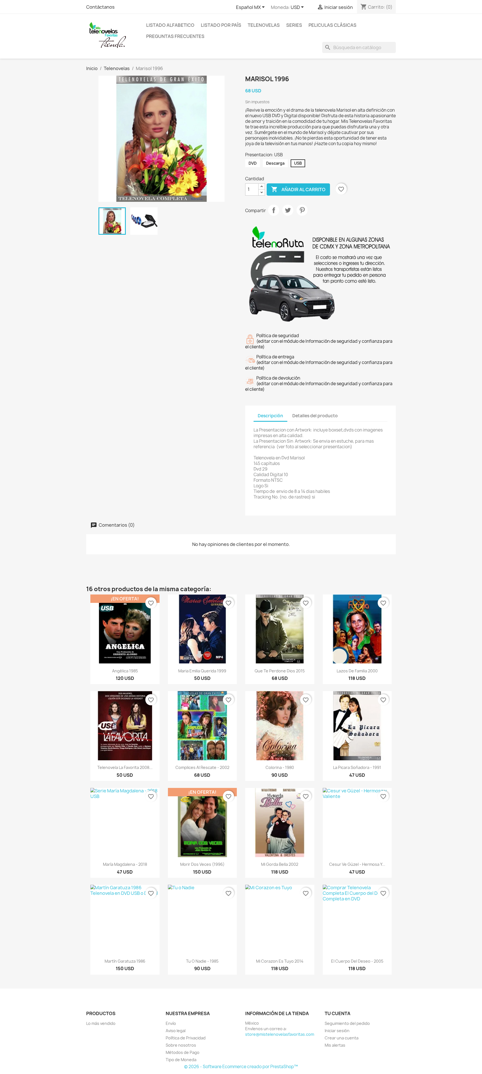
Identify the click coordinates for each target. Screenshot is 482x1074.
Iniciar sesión (337, 1030)
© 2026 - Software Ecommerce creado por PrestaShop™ (241, 1067)
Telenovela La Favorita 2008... (125, 767)
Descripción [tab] (270, 416)
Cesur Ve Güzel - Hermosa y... (357, 864)
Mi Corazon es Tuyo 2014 (279, 961)
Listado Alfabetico (170, 25)
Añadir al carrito (298, 189)
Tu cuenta (337, 1013)
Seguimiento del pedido (347, 1023)
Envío (171, 1023)
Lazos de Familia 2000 (357, 670)
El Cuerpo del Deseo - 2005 (357, 961)
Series (294, 25)
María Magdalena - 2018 (125, 864)
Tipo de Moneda (181, 1059)
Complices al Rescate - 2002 (202, 767)
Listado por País (221, 25)
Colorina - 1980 (280, 767)
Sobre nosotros (181, 1045)
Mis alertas (335, 1045)
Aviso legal (175, 1030)
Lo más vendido (100, 1023)
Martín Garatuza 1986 (125, 961)
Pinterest (302, 210)
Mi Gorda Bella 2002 (279, 864)
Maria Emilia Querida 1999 (202, 670)
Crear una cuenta (341, 1038)
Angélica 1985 (125, 670)
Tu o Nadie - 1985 (202, 961)
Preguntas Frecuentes (175, 36)
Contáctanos (100, 7)
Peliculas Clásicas (332, 25)
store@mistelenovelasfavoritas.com (279, 1034)
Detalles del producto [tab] (315, 416)
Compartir (273, 210)
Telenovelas (264, 25)
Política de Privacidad (186, 1038)
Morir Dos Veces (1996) (202, 864)
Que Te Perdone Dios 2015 (280, 670)
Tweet (287, 210)
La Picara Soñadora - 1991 (357, 767)
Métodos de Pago (182, 1052)
